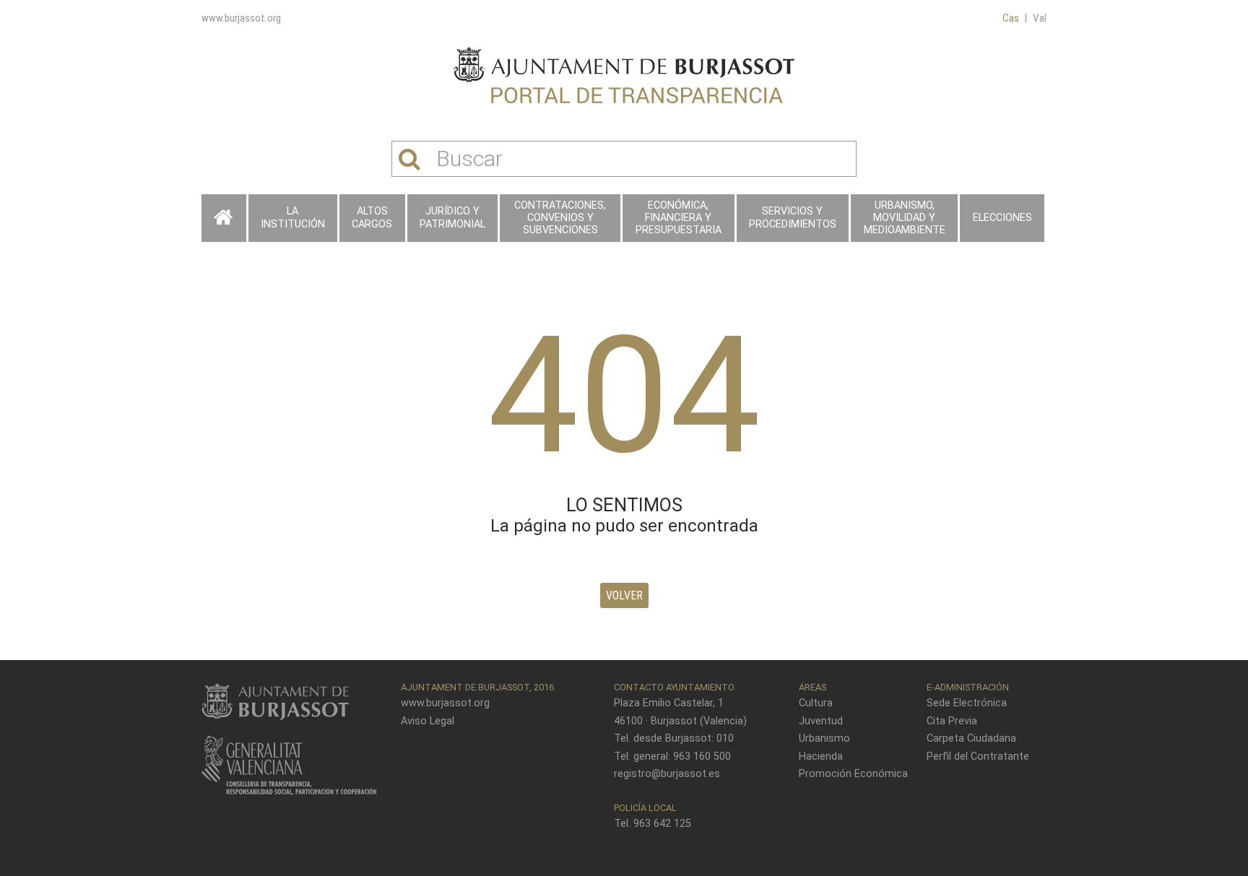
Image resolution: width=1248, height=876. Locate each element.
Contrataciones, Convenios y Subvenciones (560, 218)
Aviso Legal (427, 721)
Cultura (816, 703)
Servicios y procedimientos (792, 217)
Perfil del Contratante (978, 756)
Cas (1010, 18)
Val (1039, 18)
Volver (624, 595)
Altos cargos (372, 217)
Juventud (821, 721)
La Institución (293, 217)
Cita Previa (952, 721)
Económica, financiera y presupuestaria (679, 218)
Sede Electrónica (967, 703)
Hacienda (821, 756)
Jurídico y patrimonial (452, 217)
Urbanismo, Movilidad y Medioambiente (904, 218)
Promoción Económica (853, 774)
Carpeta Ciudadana (971, 738)
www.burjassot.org (241, 18)
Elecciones (1002, 218)
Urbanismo (824, 738)
